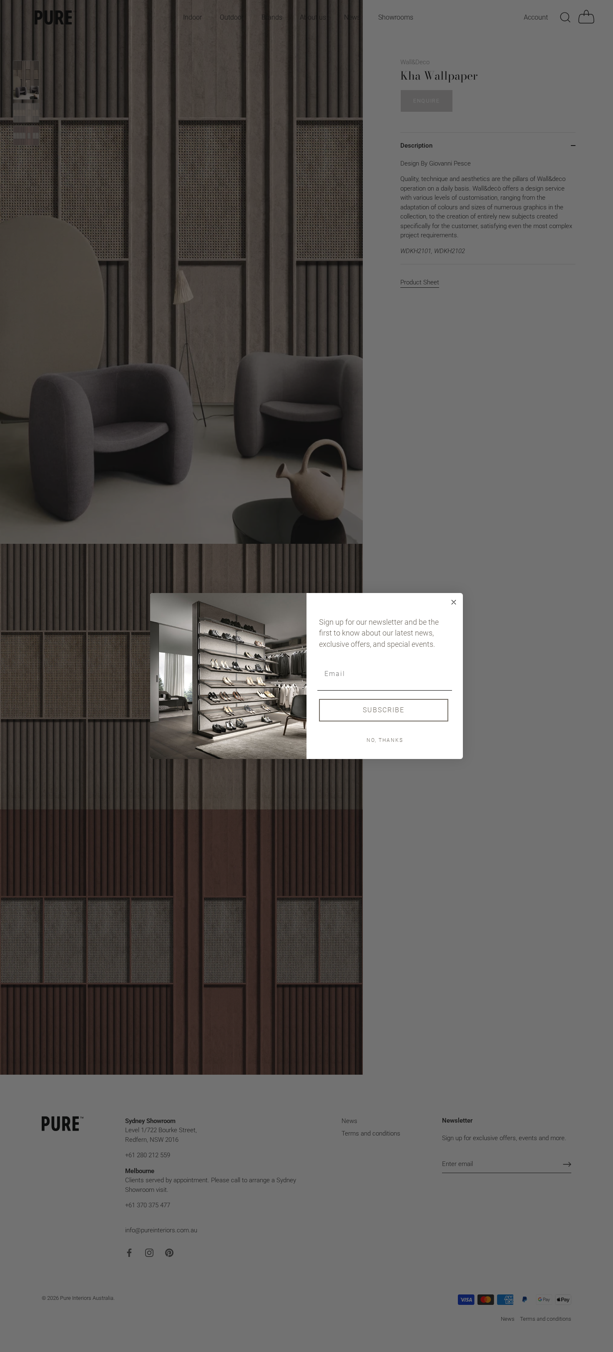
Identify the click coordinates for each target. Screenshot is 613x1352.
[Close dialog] (454, 602)
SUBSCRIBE (383, 710)
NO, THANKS (385, 740)
